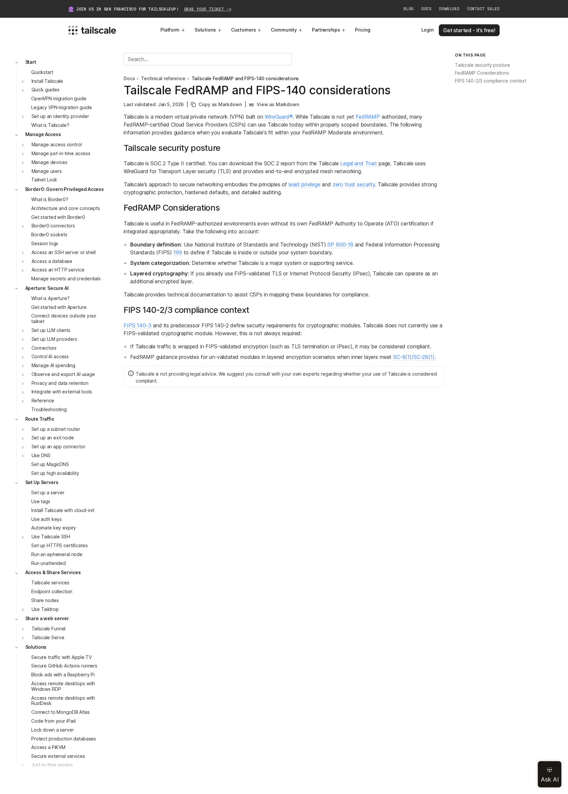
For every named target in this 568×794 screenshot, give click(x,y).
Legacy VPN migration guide (61, 107)
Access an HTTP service (58, 270)
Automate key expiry (53, 528)
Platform (169, 30)
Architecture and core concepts (65, 208)
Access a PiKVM (48, 747)
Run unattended (48, 563)
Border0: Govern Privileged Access (64, 189)
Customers (243, 30)
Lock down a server (52, 730)
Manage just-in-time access (61, 153)
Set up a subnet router (56, 429)
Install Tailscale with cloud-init (62, 510)
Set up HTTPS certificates (59, 545)
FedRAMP (368, 116)
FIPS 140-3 (137, 325)
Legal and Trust (358, 163)
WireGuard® (279, 116)
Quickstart (42, 72)
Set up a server (47, 493)
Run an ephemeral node (57, 554)
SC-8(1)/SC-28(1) (413, 357)
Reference (43, 401)
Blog (409, 9)
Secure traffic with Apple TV (61, 657)
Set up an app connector (58, 447)
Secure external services (58, 756)
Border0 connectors (53, 226)
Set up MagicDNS (50, 464)
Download (449, 9)
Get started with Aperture (58, 307)
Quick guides (45, 90)
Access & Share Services (53, 572)
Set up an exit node (53, 438)
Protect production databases (63, 738)
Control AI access (50, 357)
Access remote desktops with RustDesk (63, 700)
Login (427, 30)
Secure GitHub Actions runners (64, 666)
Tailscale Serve (48, 637)
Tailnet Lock (44, 180)
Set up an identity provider (60, 116)
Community (284, 30)
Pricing (362, 30)
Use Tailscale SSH (51, 537)
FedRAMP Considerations (482, 73)
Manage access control (57, 145)
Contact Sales (483, 9)
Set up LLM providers (54, 339)
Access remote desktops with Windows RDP (63, 686)
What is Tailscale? (50, 125)
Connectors (44, 348)
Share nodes (45, 600)
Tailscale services (50, 583)
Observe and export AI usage (63, 374)
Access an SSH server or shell (64, 252)
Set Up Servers (42, 482)
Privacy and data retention (60, 383)
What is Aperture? (50, 298)
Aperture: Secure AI (47, 288)
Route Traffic (39, 419)
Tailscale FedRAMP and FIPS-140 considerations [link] (245, 78)
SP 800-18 (340, 244)
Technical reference (163, 78)
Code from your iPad (53, 721)
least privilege (304, 184)
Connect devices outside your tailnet (63, 318)
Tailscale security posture (482, 65)
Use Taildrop (45, 609)
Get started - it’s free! (469, 30)
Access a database (52, 261)
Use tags (40, 501)
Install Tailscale (47, 81)
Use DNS (41, 455)
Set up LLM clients (51, 330)
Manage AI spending (53, 365)
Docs (426, 9)
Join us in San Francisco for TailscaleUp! (153, 9)
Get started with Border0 (58, 217)
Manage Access (43, 134)
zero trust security (354, 184)
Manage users (47, 171)
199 (177, 252)
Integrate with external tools (62, 392)
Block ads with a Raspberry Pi (63, 675)
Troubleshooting (49, 409)
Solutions (205, 30)
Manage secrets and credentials (66, 279)
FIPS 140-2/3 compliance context (490, 81)
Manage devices (49, 162)
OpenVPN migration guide (58, 99)
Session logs (44, 243)
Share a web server (47, 618)
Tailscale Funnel (49, 629)
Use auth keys (46, 519)
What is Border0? (49, 199)
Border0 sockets (49, 235)
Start (30, 62)
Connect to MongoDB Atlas (60, 712)
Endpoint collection (51, 591)
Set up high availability (55, 473)
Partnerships (326, 30)
